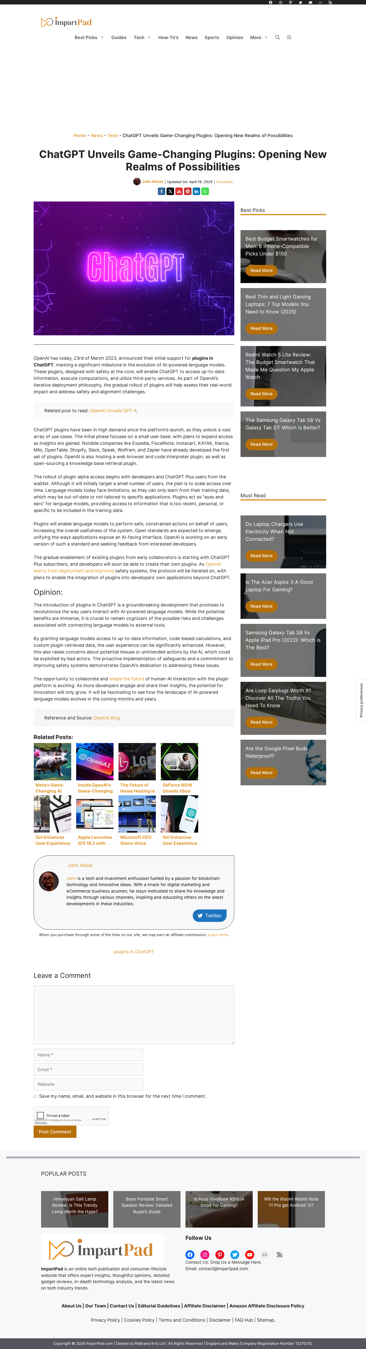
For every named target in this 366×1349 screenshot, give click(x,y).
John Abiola (80, 865)
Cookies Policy (139, 1320)
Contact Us (122, 1305)
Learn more (218, 934)
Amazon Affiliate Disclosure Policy (267, 1305)
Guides (119, 37)
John (71, 878)
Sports (212, 37)
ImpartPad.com (99, 1343)
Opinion (234, 37)
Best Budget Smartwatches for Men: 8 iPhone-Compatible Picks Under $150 (281, 246)
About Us (71, 1305)
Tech (139, 37)
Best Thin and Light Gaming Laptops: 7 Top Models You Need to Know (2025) (278, 304)
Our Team (95, 1305)
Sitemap (265, 1320)
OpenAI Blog (107, 717)
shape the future (126, 678)
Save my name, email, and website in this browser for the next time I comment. (122, 1096)
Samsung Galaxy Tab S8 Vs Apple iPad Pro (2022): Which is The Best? (282, 640)
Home (79, 135)
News (191, 37)
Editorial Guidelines (159, 1305)
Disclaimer (224, 182)
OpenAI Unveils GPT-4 (113, 410)
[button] (277, 37)
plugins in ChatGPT (134, 951)
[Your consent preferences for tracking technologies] (361, 700)
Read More (261, 270)
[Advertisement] (183, 82)
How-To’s (168, 37)
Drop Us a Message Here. (236, 1262)
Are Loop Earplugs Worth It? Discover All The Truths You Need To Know (278, 698)
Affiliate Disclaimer (205, 1305)
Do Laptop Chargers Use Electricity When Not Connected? (274, 531)
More (255, 37)
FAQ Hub (244, 1320)
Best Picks (86, 37)
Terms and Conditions (182, 1320)
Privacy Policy (105, 1320)
